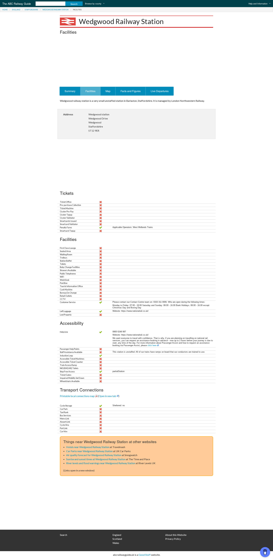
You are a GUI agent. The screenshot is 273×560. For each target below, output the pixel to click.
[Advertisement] (136, 61)
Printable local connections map (77, 395)
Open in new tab (107, 395)
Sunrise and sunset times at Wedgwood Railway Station (95, 459)
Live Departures (160, 91)
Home (5, 10)
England (16, 10)
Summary (70, 91)
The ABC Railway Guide (16, 4)
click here (152, 345)
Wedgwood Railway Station (55, 10)
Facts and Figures (131, 91)
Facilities (90, 91)
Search (63, 534)
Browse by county (93, 3)
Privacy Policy (173, 538)
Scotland (117, 538)
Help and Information (258, 3)
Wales (115, 542)
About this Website (175, 534)
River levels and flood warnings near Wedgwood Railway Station (100, 463)
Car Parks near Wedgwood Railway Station (89, 451)
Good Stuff (145, 554)
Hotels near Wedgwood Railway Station (87, 446)
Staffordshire (31, 10)
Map (108, 91)
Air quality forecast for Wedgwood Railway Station (93, 455)
